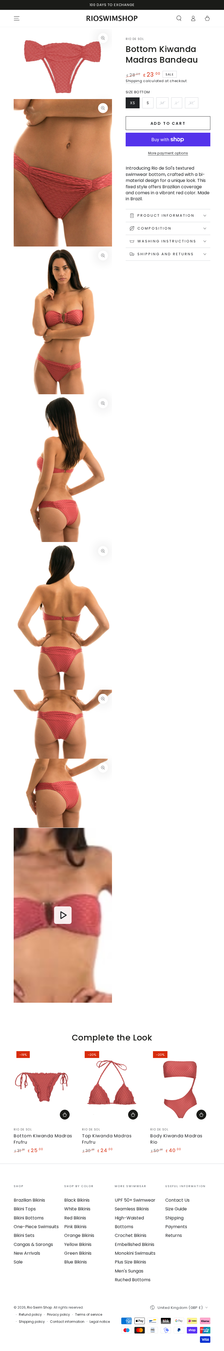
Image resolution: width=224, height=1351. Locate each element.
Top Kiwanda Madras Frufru (106, 1139)
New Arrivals (27, 1253)
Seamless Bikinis (132, 1209)
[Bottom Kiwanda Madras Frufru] (44, 1086)
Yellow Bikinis (78, 1244)
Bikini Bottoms (29, 1218)
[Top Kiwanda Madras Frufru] (112, 1086)
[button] (179, 18)
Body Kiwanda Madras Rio (176, 1139)
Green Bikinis (78, 1253)
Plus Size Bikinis (130, 1262)
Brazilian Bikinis (29, 1200)
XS (135, 104)
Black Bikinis (77, 1200)
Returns (173, 1235)
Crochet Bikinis (130, 1235)
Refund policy (30, 1314)
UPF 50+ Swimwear (135, 1200)
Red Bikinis (75, 1218)
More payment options (168, 153)
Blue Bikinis (75, 1262)
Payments (176, 1227)
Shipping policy (32, 1322)
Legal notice (100, 1322)
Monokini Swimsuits (135, 1253)
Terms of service (88, 1314)
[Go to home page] (112, 18)
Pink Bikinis (75, 1227)
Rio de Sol (135, 39)
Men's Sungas (129, 1271)
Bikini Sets (24, 1235)
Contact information (67, 1322)
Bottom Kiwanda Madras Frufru (43, 1139)
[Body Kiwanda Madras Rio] (180, 1086)
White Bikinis (77, 1209)
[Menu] (17, 18)
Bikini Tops (25, 1209)
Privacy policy (58, 1314)
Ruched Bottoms (133, 1280)
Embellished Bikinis (134, 1244)
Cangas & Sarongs (33, 1244)
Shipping (134, 81)
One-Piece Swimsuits (36, 1227)
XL (193, 104)
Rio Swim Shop (39, 1307)
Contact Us (177, 1200)
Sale (18, 1262)
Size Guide (176, 1209)
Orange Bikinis (79, 1235)
